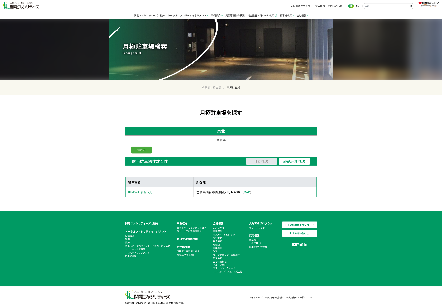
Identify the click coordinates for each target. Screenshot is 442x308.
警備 (127, 239)
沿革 (215, 251)
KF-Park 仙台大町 (140, 192)
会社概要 (217, 237)
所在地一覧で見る (294, 161)
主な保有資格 (220, 261)
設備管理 (129, 235)
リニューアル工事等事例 (189, 231)
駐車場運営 (130, 256)
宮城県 (221, 140)
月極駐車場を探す (186, 254)
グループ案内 (219, 264)
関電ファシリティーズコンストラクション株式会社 (227, 270)
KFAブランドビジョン (224, 234)
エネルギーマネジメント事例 (191, 227)
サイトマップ (255, 297)
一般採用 (253, 243)
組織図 (216, 244)
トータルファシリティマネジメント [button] (187, 15)
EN (357, 6)
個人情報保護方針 (274, 297)
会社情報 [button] (301, 15)
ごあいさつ (218, 227)
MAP (247, 192)
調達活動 (217, 258)
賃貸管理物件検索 (235, 15)
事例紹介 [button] (216, 15)
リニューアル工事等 (135, 249)
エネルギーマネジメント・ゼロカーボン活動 (147, 246)
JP (351, 6)
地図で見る (261, 161)
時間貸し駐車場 (211, 87)
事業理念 (217, 231)
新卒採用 (253, 240)
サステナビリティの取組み (226, 254)
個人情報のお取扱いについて (300, 297)
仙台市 (141, 150)
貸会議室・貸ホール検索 (260, 15)
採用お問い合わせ (258, 246)
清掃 (127, 242)
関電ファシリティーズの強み (149, 15)
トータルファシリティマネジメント (145, 231)
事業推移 (217, 248)
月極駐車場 (233, 87)
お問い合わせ (335, 6)
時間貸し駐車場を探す (188, 251)
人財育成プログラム (260, 223)
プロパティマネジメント (137, 252)
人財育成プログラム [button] (302, 6)
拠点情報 (217, 241)
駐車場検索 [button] (286, 15)
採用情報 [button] (320, 6)
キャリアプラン (257, 227)
